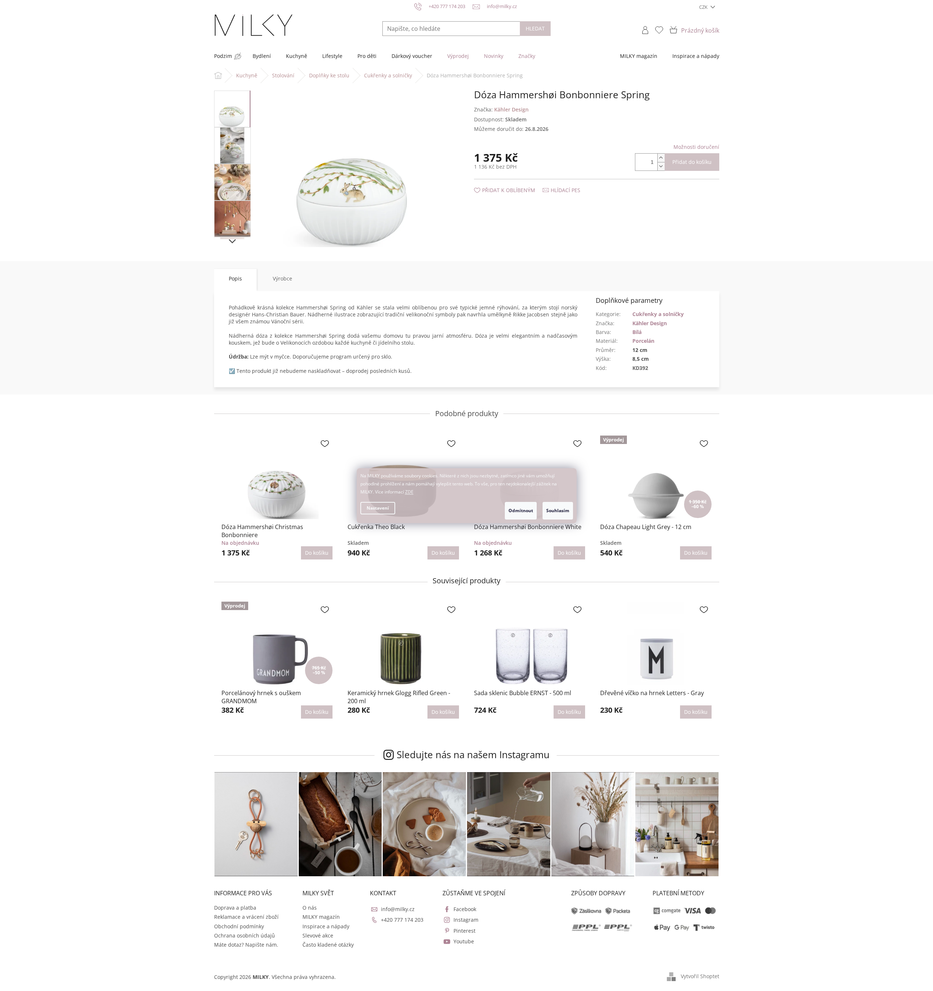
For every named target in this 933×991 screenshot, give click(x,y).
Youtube (463, 941)
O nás (309, 907)
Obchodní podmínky (239, 926)
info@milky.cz (398, 909)
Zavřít (513, 182)
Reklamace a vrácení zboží (246, 916)
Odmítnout (520, 510)
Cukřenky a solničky (658, 314)
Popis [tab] (235, 278)
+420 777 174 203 (402, 919)
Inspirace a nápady (325, 926)
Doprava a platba (235, 907)
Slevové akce (317, 935)
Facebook (464, 909)
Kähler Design (649, 323)
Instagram (465, 919)
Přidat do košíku (692, 161)
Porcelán (643, 340)
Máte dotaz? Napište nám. (246, 944)
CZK (704, 7)
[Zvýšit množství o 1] (661, 158)
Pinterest (464, 930)
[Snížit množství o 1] (661, 166)
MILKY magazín (321, 916)
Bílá (637, 332)
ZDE (409, 492)
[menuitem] (223, 56)
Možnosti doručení (696, 146)
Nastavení (378, 508)
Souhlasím (557, 510)
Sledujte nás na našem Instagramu (473, 754)
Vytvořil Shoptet (700, 976)
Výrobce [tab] (282, 278)
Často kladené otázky (328, 944)
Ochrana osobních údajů (244, 935)
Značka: (501, 109)
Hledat (535, 28)
